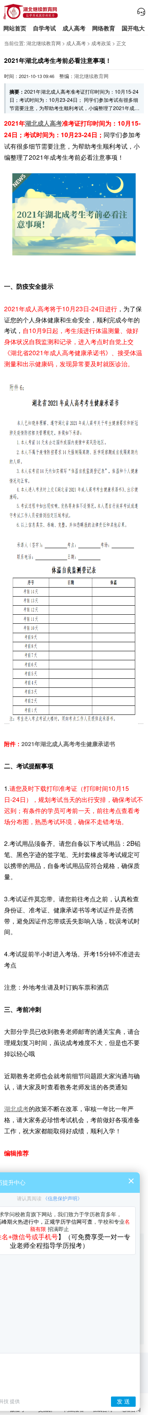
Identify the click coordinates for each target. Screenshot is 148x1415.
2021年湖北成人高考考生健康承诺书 (68, 744)
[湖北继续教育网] (30, 17)
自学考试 (44, 28)
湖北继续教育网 (43, 43)
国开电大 (133, 28)
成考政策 (101, 43)
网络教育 (103, 28)
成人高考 (74, 28)
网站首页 (14, 28)
